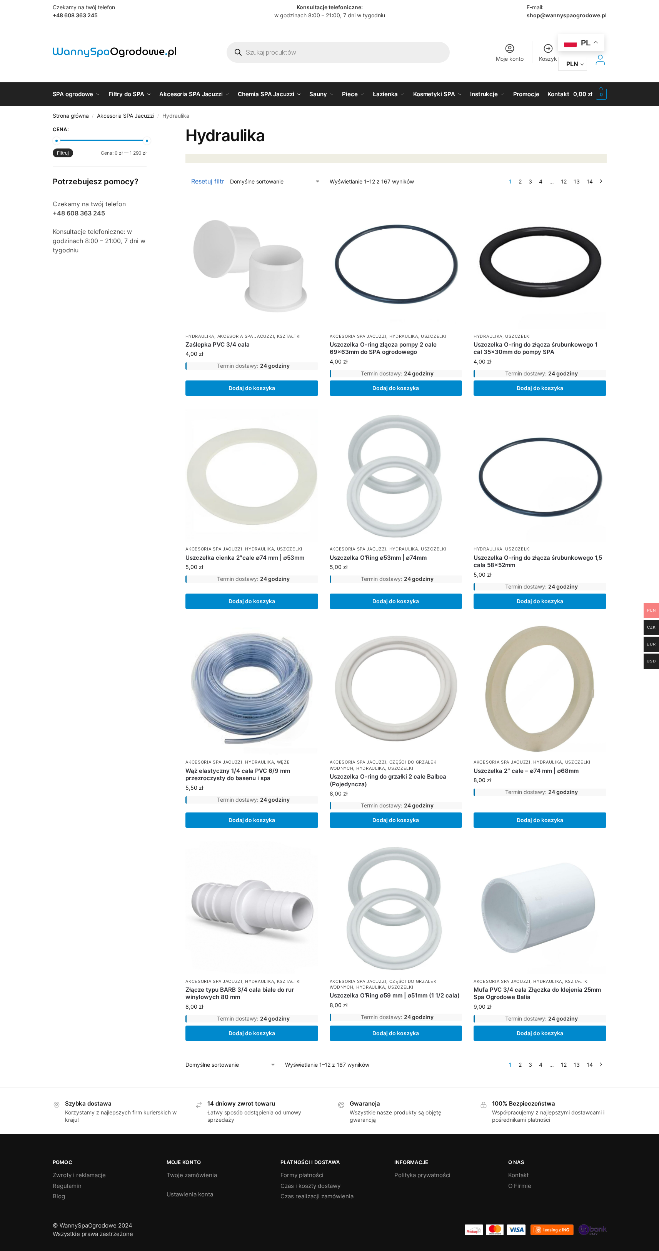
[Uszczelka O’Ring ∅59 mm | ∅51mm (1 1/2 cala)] (396, 907)
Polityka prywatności (422, 1175)
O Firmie (519, 1185)
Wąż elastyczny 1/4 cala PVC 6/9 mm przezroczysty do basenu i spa (237, 774)
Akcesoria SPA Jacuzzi (125, 116)
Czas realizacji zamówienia (317, 1196)
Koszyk (548, 58)
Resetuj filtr (207, 181)
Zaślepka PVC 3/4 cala (217, 344)
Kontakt (518, 1175)
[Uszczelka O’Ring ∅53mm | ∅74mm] (396, 475)
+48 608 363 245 (75, 15)
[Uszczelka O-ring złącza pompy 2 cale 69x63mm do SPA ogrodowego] (396, 262)
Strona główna (71, 116)
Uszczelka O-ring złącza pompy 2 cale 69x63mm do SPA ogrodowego (383, 348)
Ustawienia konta (190, 1194)
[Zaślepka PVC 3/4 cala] (251, 262)
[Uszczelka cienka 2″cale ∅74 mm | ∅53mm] (251, 475)
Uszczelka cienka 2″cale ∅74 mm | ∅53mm (244, 557)
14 (590, 181)
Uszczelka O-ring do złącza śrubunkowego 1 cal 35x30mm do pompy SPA (535, 348)
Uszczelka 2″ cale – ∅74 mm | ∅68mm (526, 770)
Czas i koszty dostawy (310, 1185)
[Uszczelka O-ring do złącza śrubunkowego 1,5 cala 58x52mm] (540, 475)
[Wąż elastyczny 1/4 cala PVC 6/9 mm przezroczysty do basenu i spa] (251, 688)
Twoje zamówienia (192, 1175)
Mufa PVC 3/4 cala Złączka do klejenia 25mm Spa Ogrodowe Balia (537, 993)
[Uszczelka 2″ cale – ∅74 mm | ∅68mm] (540, 688)
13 (577, 181)
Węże (283, 762)
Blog (59, 1196)
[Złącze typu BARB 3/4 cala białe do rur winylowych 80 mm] (251, 907)
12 (564, 181)
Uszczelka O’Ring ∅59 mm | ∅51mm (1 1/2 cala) (395, 995)
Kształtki (289, 336)
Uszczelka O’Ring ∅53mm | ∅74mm (378, 557)
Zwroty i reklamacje (79, 1175)
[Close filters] (149, 130)
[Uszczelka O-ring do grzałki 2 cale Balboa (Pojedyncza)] (396, 688)
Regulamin (67, 1185)
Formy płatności (302, 1175)
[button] (589, 94)
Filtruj (63, 153)
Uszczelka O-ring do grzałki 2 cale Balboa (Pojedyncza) (388, 780)
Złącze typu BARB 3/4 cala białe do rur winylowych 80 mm (239, 993)
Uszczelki (433, 336)
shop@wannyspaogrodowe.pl (567, 15)
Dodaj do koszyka (252, 388)
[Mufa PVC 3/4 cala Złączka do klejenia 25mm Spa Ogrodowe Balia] (540, 907)
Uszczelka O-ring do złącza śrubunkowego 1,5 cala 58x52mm (538, 561)
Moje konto (510, 58)
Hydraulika (199, 336)
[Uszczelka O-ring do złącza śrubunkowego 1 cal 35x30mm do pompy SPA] (540, 262)
